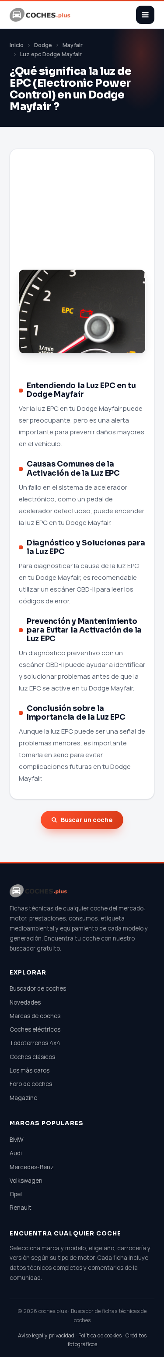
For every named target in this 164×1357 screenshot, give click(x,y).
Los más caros (29, 1070)
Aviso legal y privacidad (46, 1335)
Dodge (43, 45)
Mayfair (73, 45)
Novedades (25, 1002)
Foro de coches (31, 1084)
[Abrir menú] (145, 15)
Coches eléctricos (35, 1029)
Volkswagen (26, 1180)
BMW (17, 1140)
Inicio (17, 45)
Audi (16, 1153)
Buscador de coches (38, 988)
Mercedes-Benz (32, 1167)
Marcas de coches (35, 1016)
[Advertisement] (82, 219)
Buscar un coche (86, 820)
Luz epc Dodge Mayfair (51, 54)
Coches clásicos (32, 1057)
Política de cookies (100, 1335)
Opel (16, 1194)
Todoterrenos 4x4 (35, 1043)
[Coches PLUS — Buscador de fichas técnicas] (41, 15)
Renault (20, 1207)
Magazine (23, 1098)
